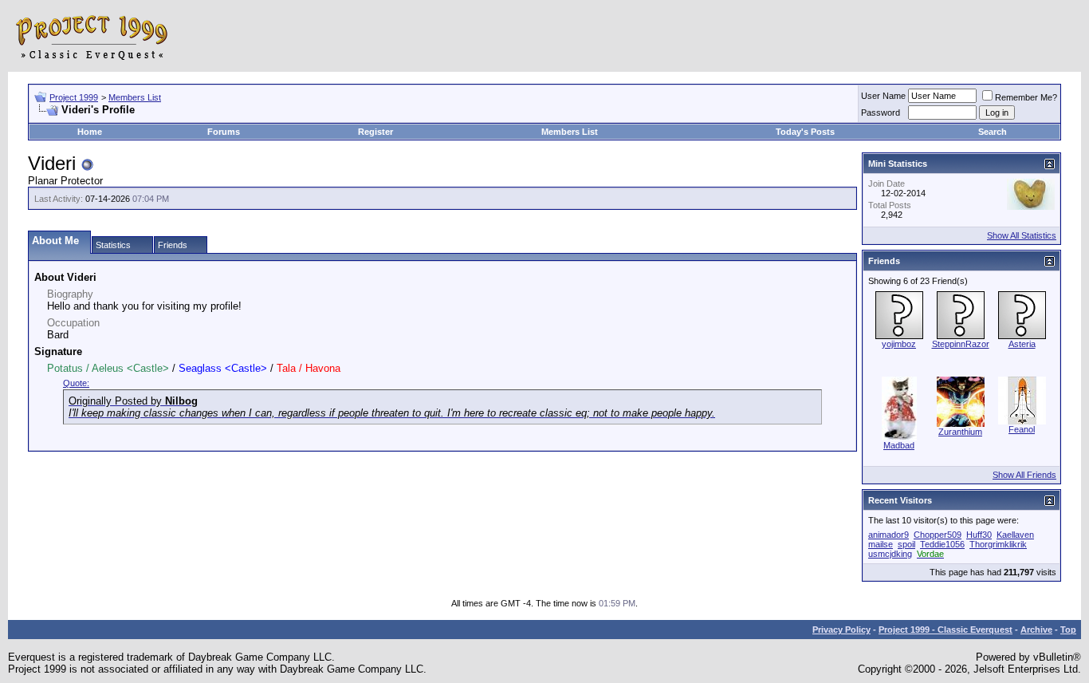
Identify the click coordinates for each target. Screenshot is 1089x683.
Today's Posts (805, 131)
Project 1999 (73, 97)
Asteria (1022, 344)
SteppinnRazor (960, 344)
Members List (134, 97)
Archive (1036, 629)
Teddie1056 (942, 544)
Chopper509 (937, 534)
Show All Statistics (1021, 235)
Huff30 (979, 534)
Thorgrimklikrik (998, 544)
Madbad (898, 445)
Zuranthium (960, 431)
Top (1068, 629)
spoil (906, 544)
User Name (883, 96)
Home (89, 131)
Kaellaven (1015, 534)
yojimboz (899, 344)
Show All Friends (1024, 475)
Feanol (1021, 429)
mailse (880, 544)
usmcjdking (890, 554)
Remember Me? (1026, 97)
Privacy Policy (841, 629)
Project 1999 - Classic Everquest (945, 629)
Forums (223, 131)
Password (880, 112)
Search (992, 131)
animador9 (888, 534)
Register (375, 131)
